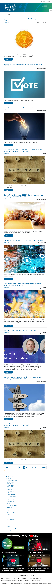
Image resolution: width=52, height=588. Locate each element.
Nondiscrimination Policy (35, 578)
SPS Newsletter (10, 507)
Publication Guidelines (12, 499)
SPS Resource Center (11, 509)
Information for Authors (10, 492)
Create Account (41, 1)
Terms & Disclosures (35, 580)
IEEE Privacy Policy (17, 580)
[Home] (10, 4)
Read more (8, 59)
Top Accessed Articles (11, 512)
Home (6, 15)
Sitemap (8, 578)
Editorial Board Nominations (10, 483)
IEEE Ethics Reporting (6, 580)
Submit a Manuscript (11, 510)
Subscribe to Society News (4, 470)
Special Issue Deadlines (10, 525)
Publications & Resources (9, 477)
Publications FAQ (10, 501)
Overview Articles (11, 494)
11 (32, 467)
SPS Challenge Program (12, 505)
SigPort (8, 503)
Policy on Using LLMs (11, 496)
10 (29, 467)
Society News (7, 22)
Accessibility (25, 578)
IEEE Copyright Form (11, 530)
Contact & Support (16, 578)
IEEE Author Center (11, 528)
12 (35, 467)
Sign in (48, 1)
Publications (9, 498)
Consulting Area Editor (12, 480)
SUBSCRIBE (18, 548)
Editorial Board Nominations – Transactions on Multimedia (10, 487)
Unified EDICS (10, 514)
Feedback (26, 580)
